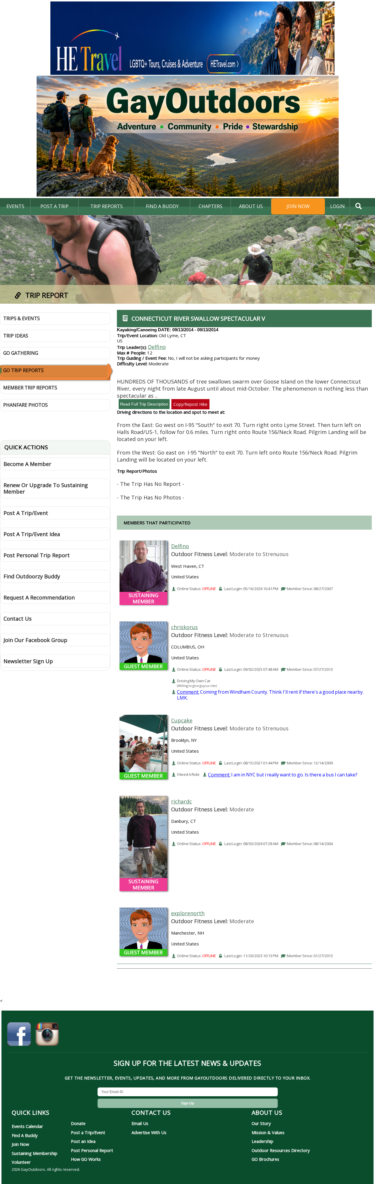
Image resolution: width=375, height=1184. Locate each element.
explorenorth (187, 913)
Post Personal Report (92, 1150)
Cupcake (181, 720)
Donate (78, 1123)
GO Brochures (265, 1159)
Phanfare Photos (25, 405)
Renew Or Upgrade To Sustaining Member (46, 488)
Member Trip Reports (30, 387)
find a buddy (162, 206)
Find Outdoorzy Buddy (32, 576)
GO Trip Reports (23, 370)
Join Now (298, 206)
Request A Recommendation (39, 597)
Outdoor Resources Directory (281, 1150)
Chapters (210, 206)
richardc (181, 801)
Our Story (261, 1123)
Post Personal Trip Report (37, 555)
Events (15, 206)
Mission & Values (268, 1132)
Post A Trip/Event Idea (32, 534)
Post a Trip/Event (88, 1132)
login (337, 206)
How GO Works (86, 1159)
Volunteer (21, 1162)
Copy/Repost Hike (190, 404)
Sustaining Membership (34, 1153)
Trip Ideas (15, 335)
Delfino (157, 346)
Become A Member (27, 463)
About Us (251, 206)
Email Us (140, 1123)
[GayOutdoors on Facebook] (19, 1035)
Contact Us (18, 618)
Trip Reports (106, 206)
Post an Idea (83, 1141)
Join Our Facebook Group (35, 639)
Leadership (262, 1141)
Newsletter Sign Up (28, 661)
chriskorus (184, 627)
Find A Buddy (25, 1135)
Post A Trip (54, 206)
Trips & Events (21, 318)
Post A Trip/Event (26, 512)
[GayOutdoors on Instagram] (47, 1035)
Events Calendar (27, 1126)
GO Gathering (20, 353)
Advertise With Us (149, 1132)
